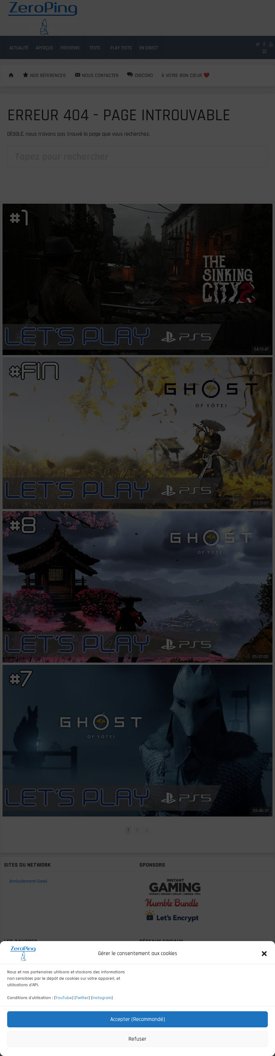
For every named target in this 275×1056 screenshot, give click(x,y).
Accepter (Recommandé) (137, 1019)
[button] (264, 953)
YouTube (64, 998)
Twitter (82, 998)
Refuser (137, 1039)
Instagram (101, 998)
